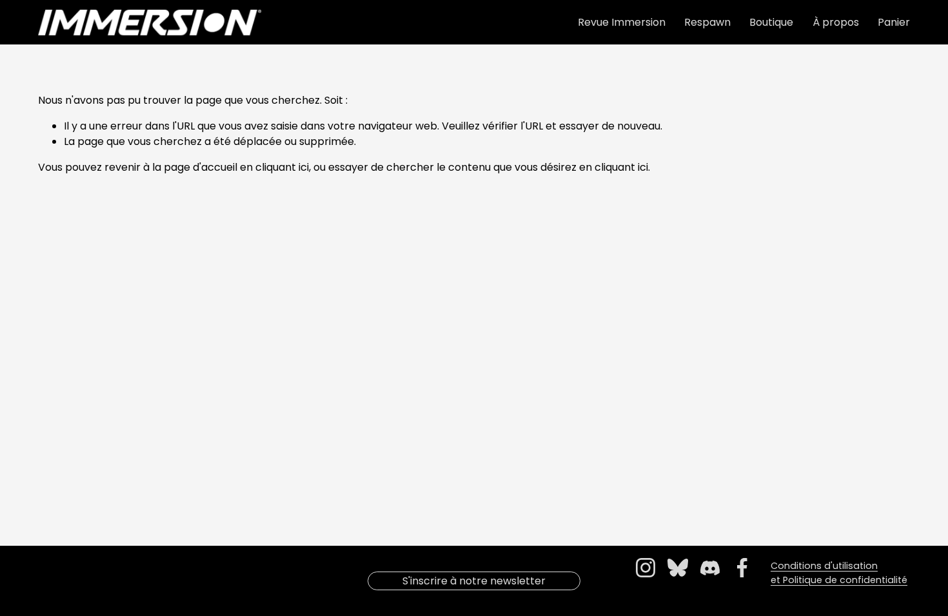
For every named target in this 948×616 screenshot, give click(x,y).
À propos (836, 22)
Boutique (771, 22)
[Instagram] (645, 567)
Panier (894, 22)
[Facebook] (742, 567)
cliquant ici (282, 167)
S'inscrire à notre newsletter (474, 580)
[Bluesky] (677, 567)
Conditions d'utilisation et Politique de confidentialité (839, 572)
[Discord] (710, 567)
